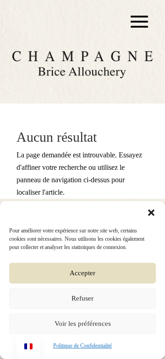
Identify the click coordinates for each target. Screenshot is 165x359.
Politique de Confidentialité (82, 345)
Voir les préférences (83, 323)
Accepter (82, 273)
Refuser (83, 298)
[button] (151, 212)
